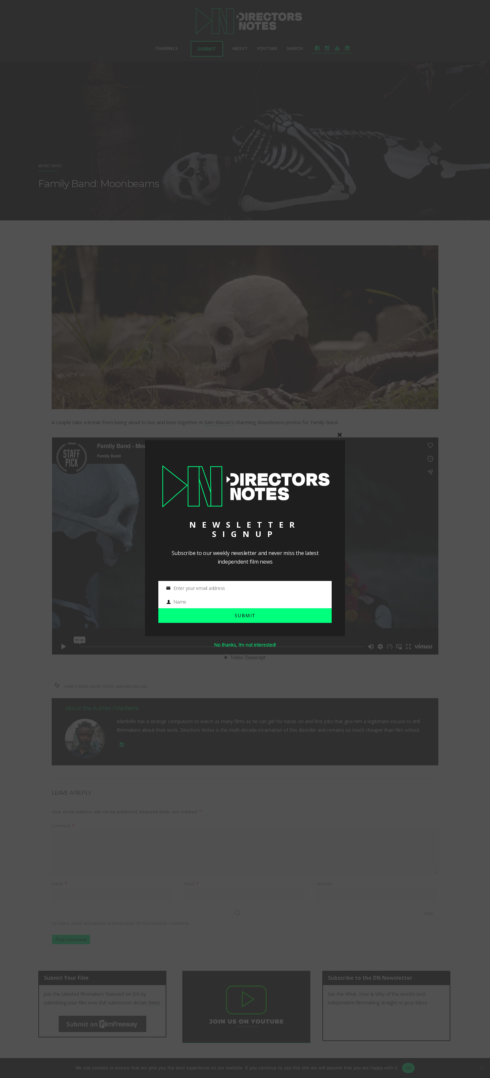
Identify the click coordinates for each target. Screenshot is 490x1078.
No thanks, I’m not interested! (245, 645)
